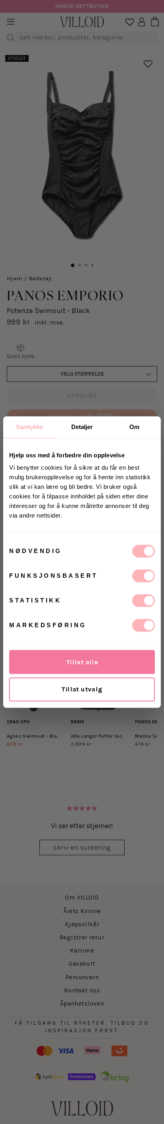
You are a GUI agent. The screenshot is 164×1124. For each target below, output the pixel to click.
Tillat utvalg (81, 689)
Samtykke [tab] (29, 426)
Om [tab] (134, 426)
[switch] (143, 575)
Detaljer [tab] (82, 426)
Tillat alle (82, 662)
